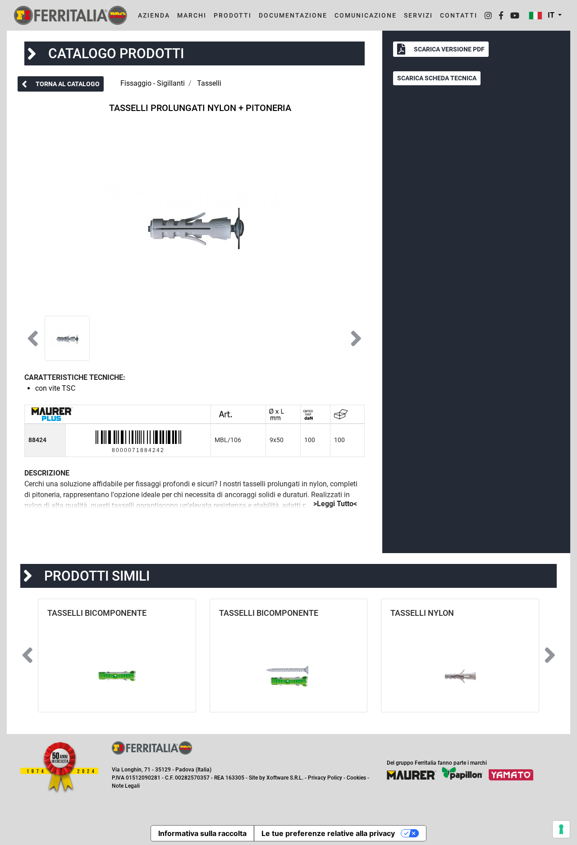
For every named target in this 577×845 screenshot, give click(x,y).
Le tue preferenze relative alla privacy (328, 833)
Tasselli (209, 83)
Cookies (356, 778)
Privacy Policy (325, 778)
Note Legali (126, 786)
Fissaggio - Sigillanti (152, 83)
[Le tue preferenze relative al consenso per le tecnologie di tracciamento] (561, 829)
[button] (545, 15)
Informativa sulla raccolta (202, 833)
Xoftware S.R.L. (284, 778)
